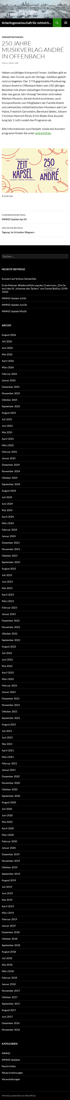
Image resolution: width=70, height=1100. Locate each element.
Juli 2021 (7, 730)
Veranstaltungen (12, 37)
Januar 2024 (9, 536)
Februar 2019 (9, 919)
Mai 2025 (7, 432)
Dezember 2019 (11, 854)
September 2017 (11, 1003)
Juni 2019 (7, 893)
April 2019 (8, 906)
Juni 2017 (7, 1016)
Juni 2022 (7, 659)
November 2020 (11, 782)
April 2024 (8, 516)
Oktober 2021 (9, 711)
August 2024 (9, 490)
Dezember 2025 (11, 386)
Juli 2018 (7, 958)
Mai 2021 (7, 743)
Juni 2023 (7, 581)
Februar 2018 (9, 977)
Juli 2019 (7, 886)
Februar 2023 (9, 607)
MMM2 (6, 1053)
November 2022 (11, 627)
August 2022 (9, 646)
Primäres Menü (65, 22)
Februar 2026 (9, 373)
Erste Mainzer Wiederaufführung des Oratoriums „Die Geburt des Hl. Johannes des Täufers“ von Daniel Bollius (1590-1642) (35, 288)
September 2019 (11, 873)
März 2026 (8, 367)
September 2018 (11, 945)
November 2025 (11, 393)
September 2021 (11, 717)
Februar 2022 (9, 685)
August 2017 (9, 1010)
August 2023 (9, 568)
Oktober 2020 (9, 789)
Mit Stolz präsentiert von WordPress (19, 1095)
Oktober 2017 (9, 997)
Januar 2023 (9, 614)
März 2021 (8, 756)
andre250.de (43, 133)
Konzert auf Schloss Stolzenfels (19, 278)
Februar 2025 (9, 451)
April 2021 (8, 750)
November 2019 (11, 860)
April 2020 (8, 828)
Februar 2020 (9, 841)
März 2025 (8, 445)
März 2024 (8, 523)
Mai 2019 (7, 899)
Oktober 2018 (9, 938)
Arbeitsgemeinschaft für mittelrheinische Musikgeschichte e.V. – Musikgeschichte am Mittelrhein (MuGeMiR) (27, 23)
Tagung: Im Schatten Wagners (18, 230)
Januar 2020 (9, 847)
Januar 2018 (9, 984)
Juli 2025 (7, 419)
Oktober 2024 (9, 477)
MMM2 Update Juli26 (14, 298)
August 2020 (9, 802)
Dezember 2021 (11, 698)
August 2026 (9, 334)
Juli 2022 (7, 653)
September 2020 (11, 795)
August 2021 (9, 724)
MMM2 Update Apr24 (14, 217)
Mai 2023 (7, 588)
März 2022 (8, 678)
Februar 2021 (9, 763)
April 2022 (8, 672)
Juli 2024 (7, 497)
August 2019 (9, 880)
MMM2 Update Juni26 (14, 304)
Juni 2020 (7, 815)
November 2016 (11, 1029)
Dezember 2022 (11, 620)
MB (16, 63)
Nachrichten (9, 1066)
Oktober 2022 (9, 633)
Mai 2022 (7, 666)
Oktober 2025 (9, 399)
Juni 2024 (7, 503)
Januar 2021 (9, 769)
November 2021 (11, 704)
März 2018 (8, 971)
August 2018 (9, 951)
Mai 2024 (7, 510)
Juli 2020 (7, 808)
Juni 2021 (7, 737)
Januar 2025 (9, 458)
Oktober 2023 (9, 555)
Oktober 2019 (9, 867)
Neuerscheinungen (12, 1072)
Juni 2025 (7, 425)
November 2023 (11, 549)
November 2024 (11, 471)
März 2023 (8, 601)
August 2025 (9, 412)
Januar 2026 (9, 380)
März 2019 (8, 912)
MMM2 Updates (11, 1059)
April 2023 (8, 594)
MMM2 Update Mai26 (14, 311)
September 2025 (11, 406)
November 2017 (11, 990)
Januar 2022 (9, 691)
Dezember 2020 (11, 776)
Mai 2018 (7, 964)
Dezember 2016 (11, 1023)
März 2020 (8, 834)
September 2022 (11, 640)
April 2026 (8, 360)
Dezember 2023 (11, 542)
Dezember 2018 (11, 932)
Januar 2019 (9, 925)
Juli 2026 (7, 341)
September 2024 (11, 484)
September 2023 (11, 562)
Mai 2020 (7, 821)
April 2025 (8, 438)
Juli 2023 (7, 575)
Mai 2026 (7, 354)
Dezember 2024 (11, 464)
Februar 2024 (9, 529)
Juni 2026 (7, 347)
